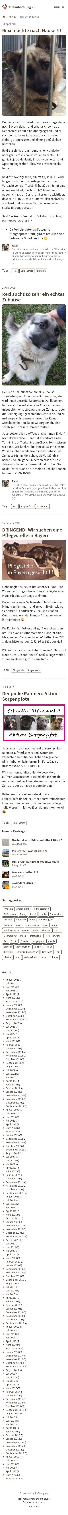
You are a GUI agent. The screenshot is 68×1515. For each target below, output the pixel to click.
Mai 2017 (10, 1381)
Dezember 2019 (14, 1268)
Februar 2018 (13, 1348)
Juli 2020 (10, 1243)
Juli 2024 (10, 1070)
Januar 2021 (12, 1221)
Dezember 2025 (14, 1008)
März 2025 (11, 1041)
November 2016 (14, 1402)
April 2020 (11, 1254)
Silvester (25, 941)
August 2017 (12, 1370)
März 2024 (11, 1084)
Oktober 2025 (13, 1015)
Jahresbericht (33, 925)
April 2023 (11, 1124)
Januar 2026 (12, 1005)
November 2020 (14, 1229)
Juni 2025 (11, 1030)
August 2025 (12, 1023)
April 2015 (11, 1471)
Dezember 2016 (14, 1399)
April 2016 (11, 1428)
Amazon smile (23, 908)
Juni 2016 (11, 1420)
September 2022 (15, 1149)
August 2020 (12, 1240)
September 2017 (15, 1366)
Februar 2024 (13, 1088)
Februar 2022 (13, 1175)
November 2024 (14, 1055)
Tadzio (37, 946)
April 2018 (11, 1341)
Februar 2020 (13, 1261)
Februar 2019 (13, 1305)
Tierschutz (47, 951)
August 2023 (12, 1109)
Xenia (43, 957)
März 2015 (11, 1475)
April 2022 (11, 1167)
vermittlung (42, 506)
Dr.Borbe (8, 919)
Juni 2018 (11, 1334)
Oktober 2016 (13, 1406)
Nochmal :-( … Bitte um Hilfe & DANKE (37, 840)
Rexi (15, 270)
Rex (5, 941)
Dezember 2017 (14, 1355)
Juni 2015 (11, 1464)
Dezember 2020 (14, 1225)
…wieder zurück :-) (24, 883)
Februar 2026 (13, 1001)
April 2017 (11, 1384)
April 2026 (11, 994)
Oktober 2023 (13, 1102)
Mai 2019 (10, 1294)
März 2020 (11, 1258)
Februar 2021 (13, 1218)
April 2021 (11, 1211)
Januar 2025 (12, 1048)
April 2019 (11, 1297)
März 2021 (11, 1214)
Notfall (57, 930)
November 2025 (14, 1012)
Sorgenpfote (27, 270)
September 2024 (15, 1062)
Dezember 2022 (14, 1138)
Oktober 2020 (13, 1232)
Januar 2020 (12, 1265)
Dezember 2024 (14, 1052)
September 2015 (15, 1453)
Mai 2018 (10, 1337)
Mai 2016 (10, 1424)
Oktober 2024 (13, 1059)
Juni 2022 (11, 1160)
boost (33, 914)
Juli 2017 (10, 1373)
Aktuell (12, 16)
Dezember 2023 (14, 1095)
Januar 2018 (12, 1352)
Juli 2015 (10, 1460)
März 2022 (11, 1171)
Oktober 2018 (13, 1319)
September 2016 (15, 1409)
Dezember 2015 (14, 1442)
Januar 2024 (12, 1091)
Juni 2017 (11, 1377)
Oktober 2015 (13, 1449)
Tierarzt (48, 946)
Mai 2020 (10, 1250)
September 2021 (15, 1193)
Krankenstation (11, 930)
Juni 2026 (11, 987)
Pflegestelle (18, 670)
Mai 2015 (10, 1467)
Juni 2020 (11, 1247)
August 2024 (12, 1066)
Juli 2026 (10, 983)
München (46, 930)
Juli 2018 (10, 1330)
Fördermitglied (46, 919)
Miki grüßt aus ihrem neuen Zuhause (35, 861)
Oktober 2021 (13, 1189)
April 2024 (11, 1081)
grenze (19, 925)
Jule (45, 925)
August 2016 (12, 1413)
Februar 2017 (13, 1391)
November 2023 (14, 1099)
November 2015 (14, 1446)
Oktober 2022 (13, 1146)
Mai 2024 (10, 1077)
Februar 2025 (13, 1044)
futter (32, 919)
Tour (58, 951)
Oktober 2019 (13, 1276)
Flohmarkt (21, 919)
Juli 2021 (10, 1200)
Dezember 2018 (14, 1312)
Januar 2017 (12, 1395)
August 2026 (12, 979)
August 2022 (12, 1153)
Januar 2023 (12, 1135)
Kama (54, 925)
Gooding (8, 925)
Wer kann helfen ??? (25, 872)
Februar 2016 (13, 1435)
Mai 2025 (10, 1034)
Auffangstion (10, 914)
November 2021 (14, 1185)
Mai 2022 (10, 1164)
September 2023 (15, 1106)
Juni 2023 (11, 1117)
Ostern (23, 935)
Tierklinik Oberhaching (27, 951)
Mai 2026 (10, 990)
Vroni (17, 957)
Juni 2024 (11, 1073)
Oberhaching (10, 935)
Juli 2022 (10, 1156)
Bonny (23, 914)
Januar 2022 (12, 1178)
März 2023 (11, 1128)
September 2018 (15, 1323)
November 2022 (14, 1142)
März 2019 (11, 1301)
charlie (43, 914)
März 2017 (11, 1388)
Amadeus (8, 908)
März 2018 (11, 1344)
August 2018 (12, 1326)
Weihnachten (30, 957)
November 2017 (14, 1359)
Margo (25, 930)
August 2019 (12, 1283)
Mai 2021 (10, 1207)
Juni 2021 (11, 1203)
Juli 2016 (10, 1417)
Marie (35, 930)
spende (51, 941)
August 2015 (12, 1456)
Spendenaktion (23, 946)
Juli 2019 (10, 1287)
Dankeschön (56, 914)
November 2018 (14, 1315)
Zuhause (54, 957)
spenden (8, 946)
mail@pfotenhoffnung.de (36, 1498)
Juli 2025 (10, 1026)
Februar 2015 (13, 1478)
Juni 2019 (11, 1290)
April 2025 (11, 1037)
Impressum (34, 1506)
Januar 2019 (12, 1308)
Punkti (56, 935)
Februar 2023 (13, 1131)
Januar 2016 (12, 1438)
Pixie (47, 935)
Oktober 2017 (13, 1362)
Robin (14, 941)
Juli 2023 (10, 1113)
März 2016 (11, 1431)
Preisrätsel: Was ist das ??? (30, 851)
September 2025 (15, 1019)
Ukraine (7, 957)
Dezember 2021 (14, 1182)
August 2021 (12, 1196)
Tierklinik (41, 270)
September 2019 (15, 1279)
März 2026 (11, 997)
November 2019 (14, 1272)
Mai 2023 (10, 1120)
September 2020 (15, 1236)
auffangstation (41, 908)
